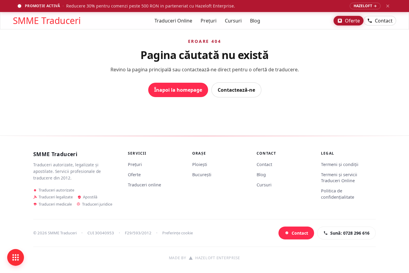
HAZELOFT (365, 5)
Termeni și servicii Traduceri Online (339, 177)
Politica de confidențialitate (337, 194)
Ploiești (199, 164)
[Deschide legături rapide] (15, 257)
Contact (384, 20)
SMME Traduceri (47, 20)
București (201, 174)
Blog (255, 20)
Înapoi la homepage (178, 90)
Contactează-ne (236, 90)
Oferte (352, 20)
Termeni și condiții (339, 164)
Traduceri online (144, 185)
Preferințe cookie (177, 233)
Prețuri (208, 20)
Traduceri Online (173, 20)
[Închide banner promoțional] (387, 6)
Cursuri (233, 20)
